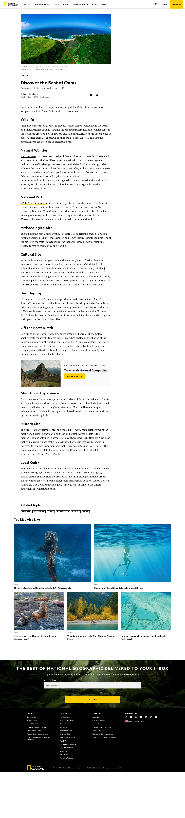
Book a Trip (64, 724)
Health (66, 4)
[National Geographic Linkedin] (145, 717)
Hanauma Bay (28, 156)
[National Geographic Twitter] (136, 717)
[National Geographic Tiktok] (150, 717)
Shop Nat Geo (65, 734)
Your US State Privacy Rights (37, 724)
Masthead (63, 751)
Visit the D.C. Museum (67, 738)
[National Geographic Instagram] (126, 717)
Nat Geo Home (65, 717)
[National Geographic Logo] (35, 769)
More (103, 4)
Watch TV (63, 741)
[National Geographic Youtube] (141, 717)
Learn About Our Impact (68, 744)
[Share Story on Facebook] (91, 95)
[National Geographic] (11, 4)
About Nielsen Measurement (37, 734)
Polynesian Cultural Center (36, 264)
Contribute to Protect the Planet (104, 738)
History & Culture (41, 4)
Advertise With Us (66, 758)
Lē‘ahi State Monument (34, 203)
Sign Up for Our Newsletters (102, 734)
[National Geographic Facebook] (131, 717)
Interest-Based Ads (34, 731)
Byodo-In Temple (76, 334)
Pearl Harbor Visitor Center (40, 430)
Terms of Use (31, 717)
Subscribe (96, 717)
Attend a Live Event (67, 720)
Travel (56, 4)
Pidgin (36, 473)
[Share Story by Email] (103, 95)
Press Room (64, 754)
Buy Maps (63, 727)
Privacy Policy (32, 720)
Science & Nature (80, 4)
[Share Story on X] (97, 95)
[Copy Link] (109, 95)
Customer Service (98, 720)
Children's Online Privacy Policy (38, 727)
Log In (164, 4)
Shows (94, 4)
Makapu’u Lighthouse (79, 134)
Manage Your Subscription (101, 727)
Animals (26, 4)
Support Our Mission (67, 748)
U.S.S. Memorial (79, 430)
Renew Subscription (99, 724)
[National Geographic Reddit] (155, 717)
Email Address (50, 680)
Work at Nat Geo (98, 731)
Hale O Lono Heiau (75, 234)
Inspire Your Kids (66, 731)
